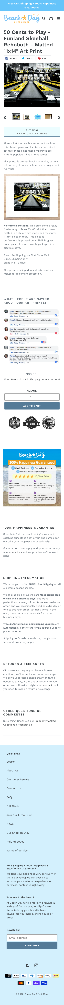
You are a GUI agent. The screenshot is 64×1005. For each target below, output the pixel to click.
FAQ (9, 797)
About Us (12, 770)
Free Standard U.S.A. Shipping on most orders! (32, 379)
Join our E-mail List (19, 815)
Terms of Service (17, 850)
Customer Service (18, 779)
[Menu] (58, 18)
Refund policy (15, 841)
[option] (16, 117)
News (10, 823)
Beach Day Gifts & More (36, 994)
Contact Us (14, 788)
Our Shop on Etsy (18, 832)
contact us (15, 552)
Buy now (32, 130)
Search (11, 761)
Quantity (32, 390)
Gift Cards (13, 806)
